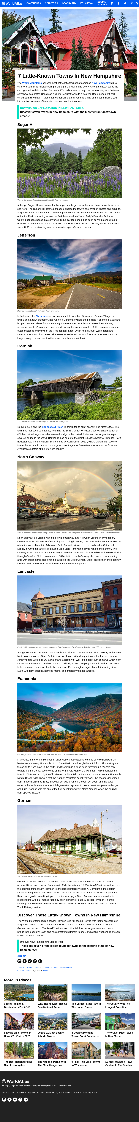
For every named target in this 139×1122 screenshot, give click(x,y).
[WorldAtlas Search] (136, 3)
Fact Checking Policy (55, 1092)
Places (45, 971)
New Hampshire (101, 83)
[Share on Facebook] (25, 961)
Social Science (102, 3)
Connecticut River (52, 427)
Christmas (42, 316)
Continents (33, 3)
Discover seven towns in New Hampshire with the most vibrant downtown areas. (68, 114)
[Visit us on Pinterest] (20, 1100)
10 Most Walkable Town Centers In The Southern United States (119, 1065)
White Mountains (32, 83)
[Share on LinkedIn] (40, 961)
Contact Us (13, 1092)
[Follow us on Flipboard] (4, 1100)
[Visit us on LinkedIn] (26, 1100)
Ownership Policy (89, 1092)
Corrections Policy (73, 1092)
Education (86, 3)
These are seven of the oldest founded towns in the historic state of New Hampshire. (67, 947)
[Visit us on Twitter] (15, 1100)
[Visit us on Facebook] (9, 1100)
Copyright (31, 1092)
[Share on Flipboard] (19, 961)
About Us (41, 1092)
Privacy (22, 1092)
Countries (51, 3)
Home (4, 1092)
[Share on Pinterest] (35, 961)
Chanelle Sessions (24, 971)
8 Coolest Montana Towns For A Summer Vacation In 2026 (84, 1036)
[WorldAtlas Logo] (13, 3)
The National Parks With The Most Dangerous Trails (52, 1065)
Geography (69, 3)
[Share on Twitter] (30, 961)
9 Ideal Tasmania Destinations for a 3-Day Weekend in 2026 (18, 1007)
